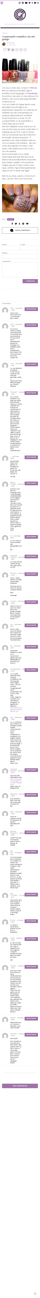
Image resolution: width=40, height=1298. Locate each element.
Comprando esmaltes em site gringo (18, 38)
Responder (31, 309)
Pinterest (23, 3)
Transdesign (31, 93)
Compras (10, 219)
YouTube (26, 3)
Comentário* (6, 261)
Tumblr (32, 3)
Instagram (20, 3)
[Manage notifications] (35, 1293)
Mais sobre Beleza (20, 1086)
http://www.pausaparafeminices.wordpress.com (16, 709)
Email (27, 224)
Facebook (12, 224)
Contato (35, 3)
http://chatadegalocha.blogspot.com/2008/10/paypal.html (16, 781)
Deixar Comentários (22, 230)
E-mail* (22, 244)
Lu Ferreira (11, 45)
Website (4, 253)
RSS (38, 3)
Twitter (30, 3)
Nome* (4, 244)
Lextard (5, 112)
